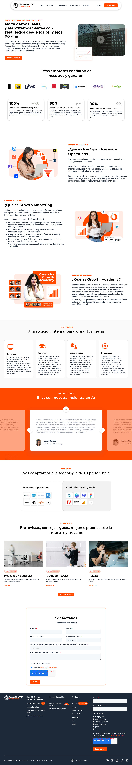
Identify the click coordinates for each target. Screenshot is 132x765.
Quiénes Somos (62, 5)
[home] (24, 5)
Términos (49, 760)
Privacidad (34, 760)
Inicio (42, 5)
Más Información (13, 58)
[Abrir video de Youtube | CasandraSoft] (101, 39)
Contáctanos (111, 5)
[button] (51, 5)
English (99, 5)
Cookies (42, 760)
